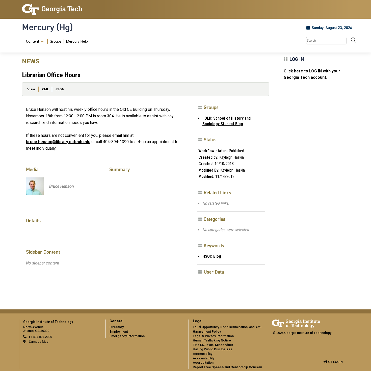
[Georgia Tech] (60, 9)
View (31, 89)
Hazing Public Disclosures (212, 349)
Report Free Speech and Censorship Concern (227, 367)
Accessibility (202, 354)
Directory (117, 327)
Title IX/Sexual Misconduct (213, 345)
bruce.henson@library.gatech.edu (58, 141)
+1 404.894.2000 (40, 337)
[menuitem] (56, 41)
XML (45, 89)
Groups (56, 41)
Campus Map (38, 341)
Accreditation (203, 362)
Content (32, 42)
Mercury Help (77, 41)
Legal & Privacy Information (213, 336)
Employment (119, 331)
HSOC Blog (211, 256)
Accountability (203, 358)
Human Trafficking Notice (212, 340)
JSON (59, 89)
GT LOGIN (335, 362)
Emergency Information (127, 336)
